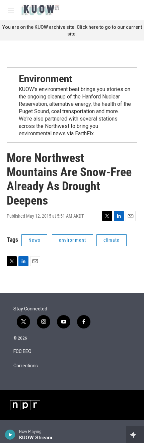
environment (72, 240)
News (34, 240)
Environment (45, 78)
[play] (10, 434)
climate (111, 240)
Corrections (25, 365)
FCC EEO (22, 351)
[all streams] (135, 434)
